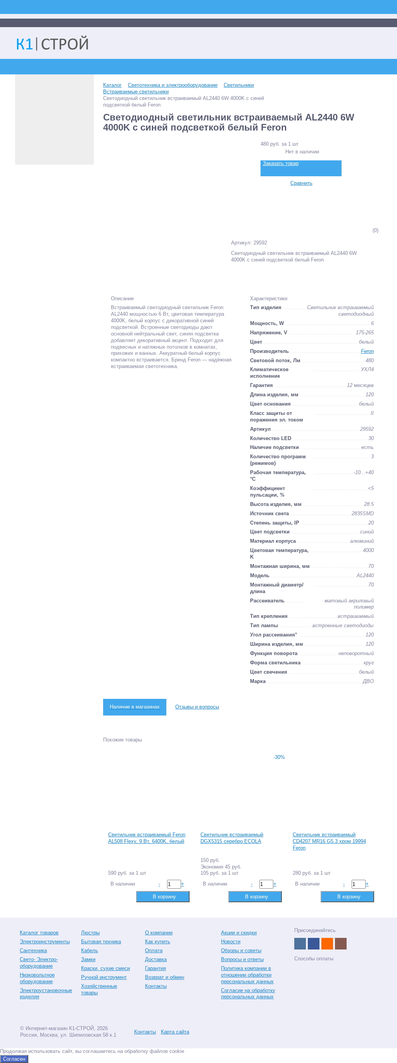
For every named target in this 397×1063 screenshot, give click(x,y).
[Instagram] (341, 943)
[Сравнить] (113, 896)
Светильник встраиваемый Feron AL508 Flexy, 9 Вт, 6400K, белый (146, 838)
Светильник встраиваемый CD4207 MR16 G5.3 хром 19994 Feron (329, 841)
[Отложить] (126, 896)
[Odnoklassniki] (327, 943)
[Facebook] (313, 943)
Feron (367, 351)
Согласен (14, 1059)
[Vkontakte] (300, 943)
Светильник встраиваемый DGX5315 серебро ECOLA (231, 838)
